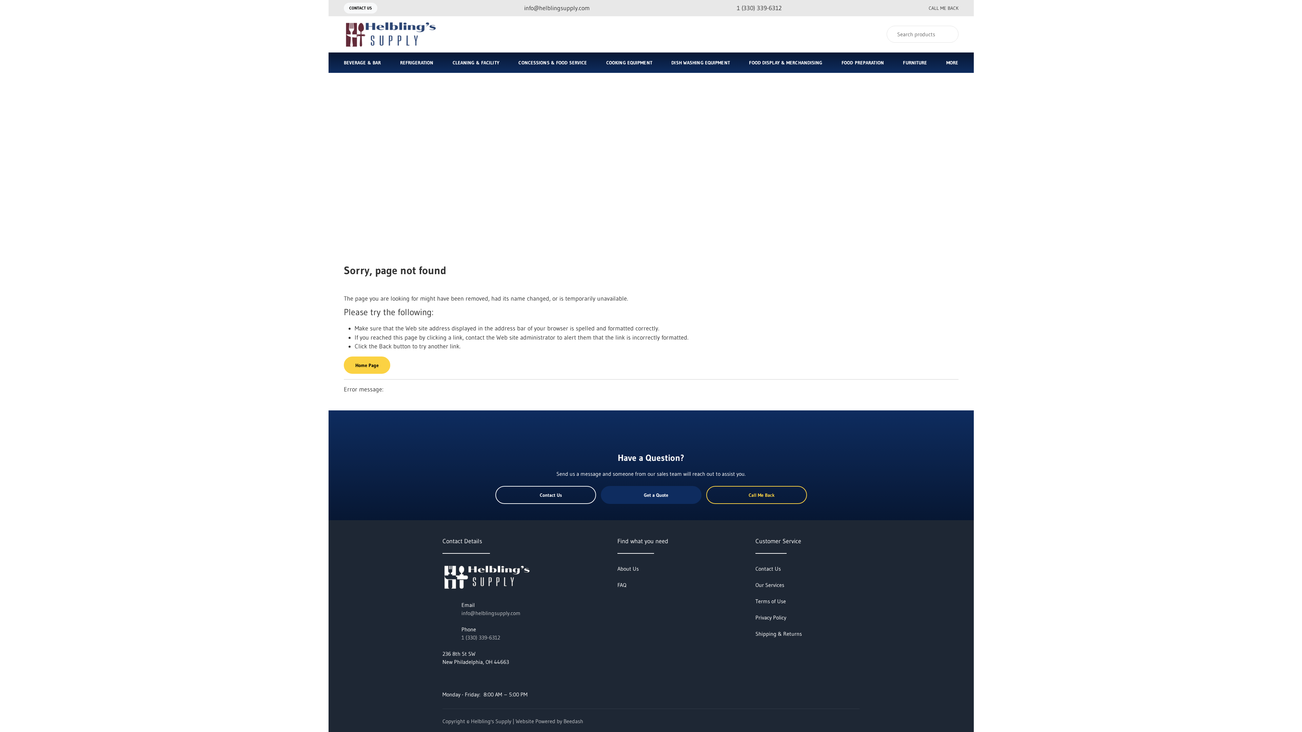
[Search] (949, 34)
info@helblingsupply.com (490, 613)
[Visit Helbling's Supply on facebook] (445, 678)
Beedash (573, 721)
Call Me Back (944, 8)
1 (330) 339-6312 (480, 637)
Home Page (367, 365)
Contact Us (360, 8)
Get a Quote (656, 495)
